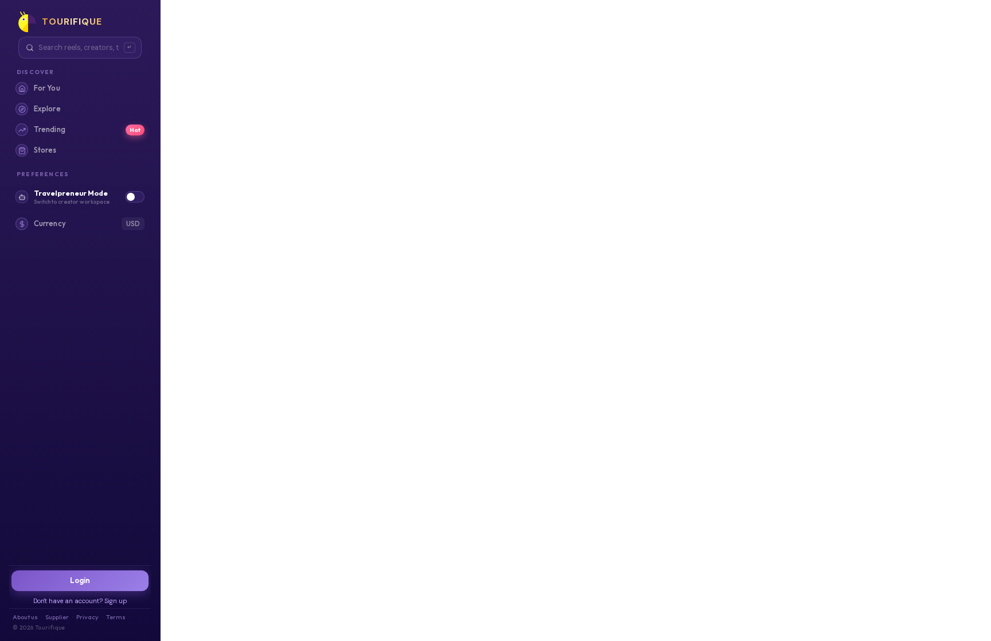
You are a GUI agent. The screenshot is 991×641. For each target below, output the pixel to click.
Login (80, 580)
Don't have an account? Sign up (80, 601)
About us (25, 617)
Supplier (57, 617)
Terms (116, 617)
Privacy (87, 617)
